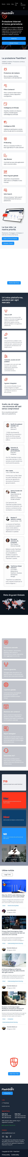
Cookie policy (15, 1154)
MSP (5, 338)
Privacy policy (6, 1154)
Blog (13, 4)
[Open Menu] (25, 13)
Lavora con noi (6, 1106)
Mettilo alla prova (14, 283)
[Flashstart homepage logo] (8, 12)
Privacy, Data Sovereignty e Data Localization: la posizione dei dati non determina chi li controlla (13, 933)
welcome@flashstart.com (8, 1133)
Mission (3, 4)
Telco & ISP (8, 315)
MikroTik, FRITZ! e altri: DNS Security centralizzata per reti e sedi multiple (13, 896)
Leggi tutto (7, 874)
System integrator (10, 383)
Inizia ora (13, 38)
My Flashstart (23, 4)
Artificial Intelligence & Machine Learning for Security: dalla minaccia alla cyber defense (13, 970)
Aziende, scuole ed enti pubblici (12, 360)
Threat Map (16, 4)
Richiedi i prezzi (8, 243)
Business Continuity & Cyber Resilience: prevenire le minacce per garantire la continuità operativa (13, 1008)
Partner (8, 4)
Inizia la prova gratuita (10, 238)
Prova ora (7, 1093)
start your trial (14, 1074)
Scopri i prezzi (14, 43)
